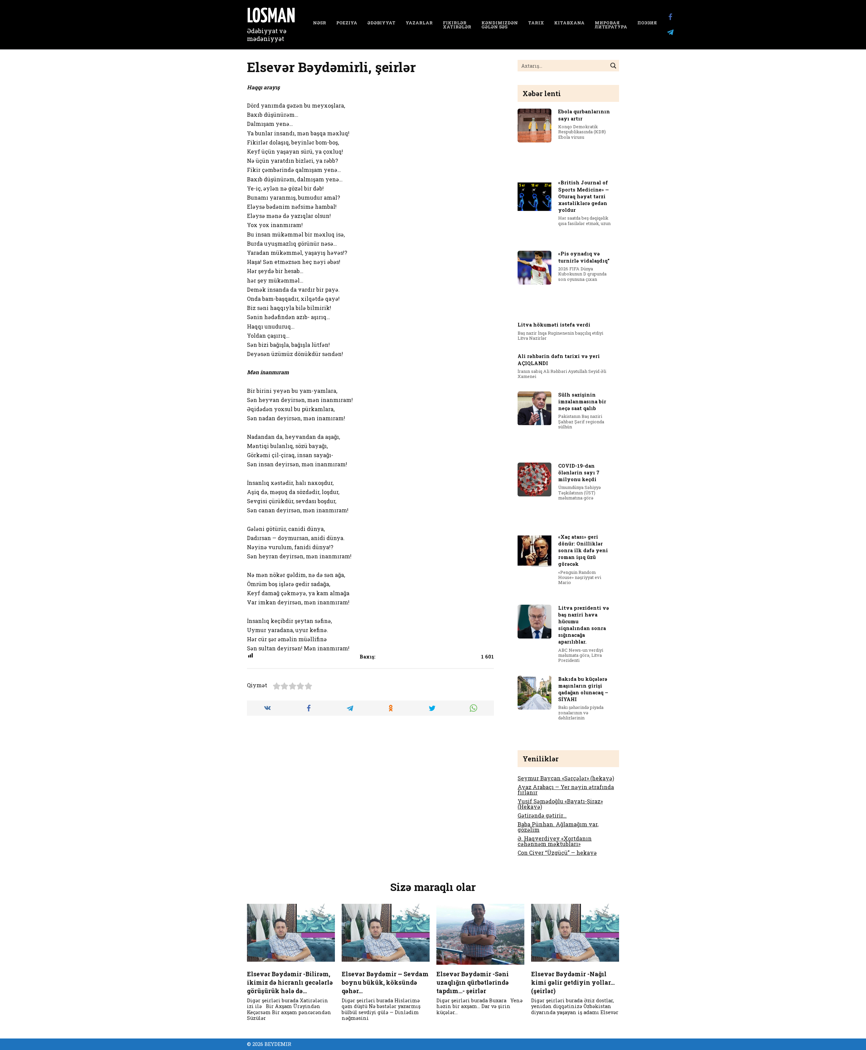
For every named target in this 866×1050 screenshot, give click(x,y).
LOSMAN (271, 16)
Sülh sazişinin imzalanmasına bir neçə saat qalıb (582, 401)
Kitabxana (569, 22)
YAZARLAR (419, 22)
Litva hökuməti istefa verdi (554, 325)
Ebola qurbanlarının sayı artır (584, 115)
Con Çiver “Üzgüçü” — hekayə (557, 852)
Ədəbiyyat (381, 22)
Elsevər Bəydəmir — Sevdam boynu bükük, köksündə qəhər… (385, 982)
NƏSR (319, 22)
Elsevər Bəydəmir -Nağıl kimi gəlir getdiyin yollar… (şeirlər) (573, 982)
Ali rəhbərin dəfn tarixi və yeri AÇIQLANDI (559, 359)
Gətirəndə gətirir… (542, 815)
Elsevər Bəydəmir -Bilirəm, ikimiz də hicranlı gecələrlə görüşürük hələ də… (290, 982)
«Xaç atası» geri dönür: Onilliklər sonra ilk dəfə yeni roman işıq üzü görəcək (583, 550)
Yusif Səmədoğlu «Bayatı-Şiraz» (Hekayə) (560, 804)
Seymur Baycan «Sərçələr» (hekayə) (566, 778)
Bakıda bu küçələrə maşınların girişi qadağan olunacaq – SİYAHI (583, 689)
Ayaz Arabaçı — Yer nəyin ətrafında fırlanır (566, 789)
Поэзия (647, 22)
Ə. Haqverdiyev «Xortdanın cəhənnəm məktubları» (555, 841)
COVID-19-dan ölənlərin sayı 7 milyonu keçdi (578, 473)
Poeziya (346, 22)
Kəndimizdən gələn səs (499, 25)
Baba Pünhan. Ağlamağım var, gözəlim (558, 827)
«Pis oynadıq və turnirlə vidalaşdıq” (584, 257)
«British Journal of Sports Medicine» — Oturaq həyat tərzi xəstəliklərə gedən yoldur (583, 197)
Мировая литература (611, 25)
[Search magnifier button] (613, 65)
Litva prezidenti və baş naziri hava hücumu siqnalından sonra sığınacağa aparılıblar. (583, 625)
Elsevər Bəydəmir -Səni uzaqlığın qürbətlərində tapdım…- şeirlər (472, 982)
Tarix (536, 22)
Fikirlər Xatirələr (457, 25)
